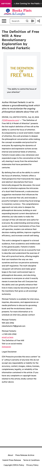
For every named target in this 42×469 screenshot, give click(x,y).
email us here (7, 337)
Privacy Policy (32, 465)
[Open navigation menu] (4, 21)
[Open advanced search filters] (32, 21)
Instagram (6, 347)
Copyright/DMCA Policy (14, 465)
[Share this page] (38, 21)
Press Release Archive (24, 455)
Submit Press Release (11, 460)
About (10, 455)
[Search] (27, 21)
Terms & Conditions (31, 460)
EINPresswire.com (10, 120)
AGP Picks (5, 4)
